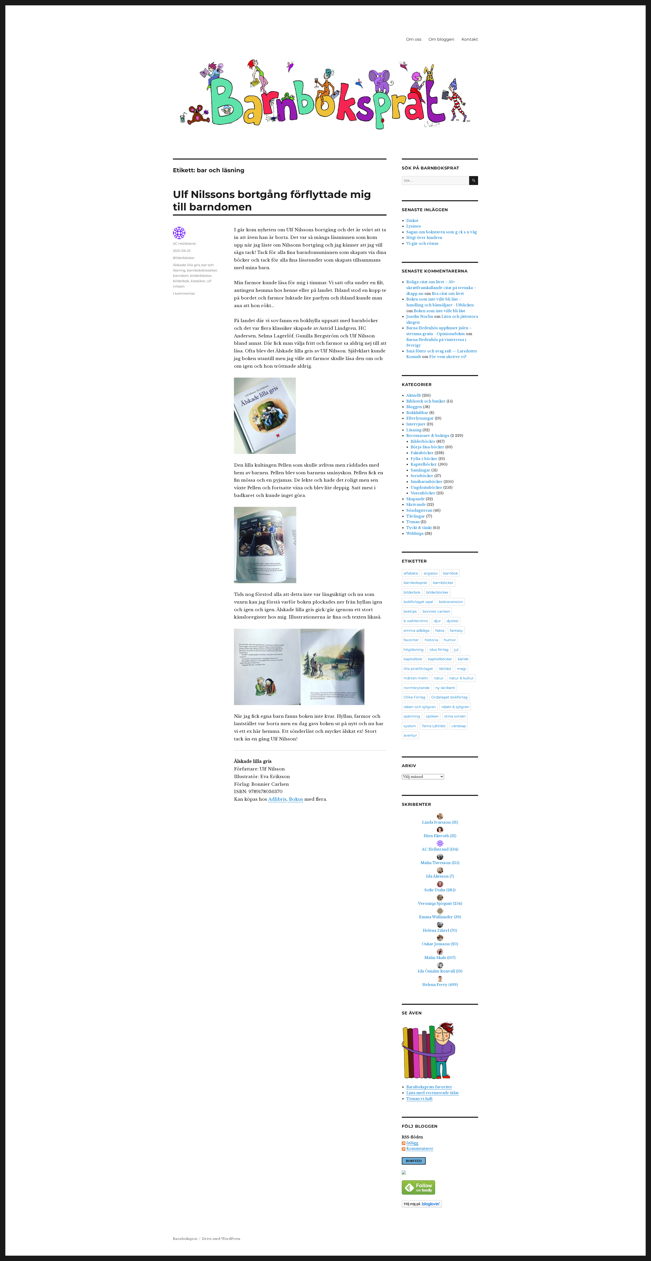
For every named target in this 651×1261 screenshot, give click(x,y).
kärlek (463, 659)
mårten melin (416, 678)
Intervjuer (416, 424)
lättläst (445, 668)
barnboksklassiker (202, 270)
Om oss (413, 39)
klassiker (198, 281)
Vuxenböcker (423, 493)
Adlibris (277, 799)
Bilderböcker (184, 258)
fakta (439, 630)
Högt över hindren (424, 237)
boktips (410, 611)
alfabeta (411, 573)
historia (431, 640)
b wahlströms (416, 621)
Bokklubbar (417, 412)
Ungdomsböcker (426, 487)
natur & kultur (461, 678)
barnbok (450, 573)
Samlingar (420, 470)
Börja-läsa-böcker (427, 447)
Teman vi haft (419, 1098)
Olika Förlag (414, 697)
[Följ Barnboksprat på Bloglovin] (440, 1204)
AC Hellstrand (184, 243)
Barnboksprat (185, 1239)
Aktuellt (413, 395)
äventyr (410, 735)
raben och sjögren (420, 707)
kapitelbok (413, 659)
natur (438, 678)
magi (461, 668)
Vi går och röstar (422, 243)
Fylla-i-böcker (424, 458)
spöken (432, 716)
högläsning (414, 649)
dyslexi (452, 621)
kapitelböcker (440, 659)
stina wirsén (455, 716)
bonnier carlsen (436, 611)
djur (437, 621)
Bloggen (414, 407)
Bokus (295, 799)
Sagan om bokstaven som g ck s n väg (441, 232)
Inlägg (412, 1143)
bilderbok (181, 281)
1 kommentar (184, 293)
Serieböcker (422, 476)
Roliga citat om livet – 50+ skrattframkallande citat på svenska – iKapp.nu (441, 288)
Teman (413, 522)
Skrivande (416, 504)
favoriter (411, 640)
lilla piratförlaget (418, 668)
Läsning (413, 430)
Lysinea (413, 226)
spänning (412, 716)
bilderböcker (201, 276)
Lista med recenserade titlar (432, 1093)
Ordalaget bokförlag (449, 697)
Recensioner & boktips (427, 435)
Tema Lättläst (434, 726)
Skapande (415, 499)
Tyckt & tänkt (419, 527)
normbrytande (417, 687)
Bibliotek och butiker (426, 401)
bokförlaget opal (418, 601)
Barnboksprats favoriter (429, 1087)
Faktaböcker (422, 453)
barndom (181, 276)
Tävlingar (415, 516)
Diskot (412, 220)
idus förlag (439, 649)
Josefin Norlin (419, 316)
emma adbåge (417, 630)
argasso (431, 573)
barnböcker (443, 582)
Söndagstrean (419, 510)
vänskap (458, 726)
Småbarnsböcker (426, 481)
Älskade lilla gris (186, 265)
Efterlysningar (420, 418)
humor (450, 640)
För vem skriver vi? (447, 356)
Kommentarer (419, 1148)
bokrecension (451, 601)
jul (456, 649)
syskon (410, 726)
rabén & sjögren (455, 707)
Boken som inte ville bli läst (439, 311)
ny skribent (445, 687)
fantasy (456, 630)
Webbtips (415, 533)
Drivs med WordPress (221, 1239)
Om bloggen (441, 39)
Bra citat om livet (448, 293)
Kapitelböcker (424, 464)
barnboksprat (415, 582)
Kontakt (470, 39)
